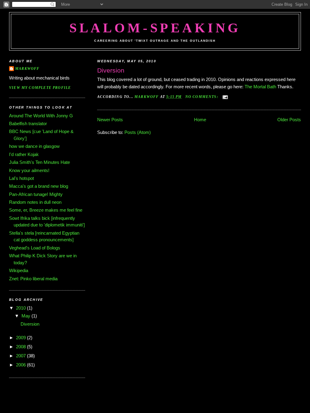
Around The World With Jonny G (41, 115)
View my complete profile (40, 88)
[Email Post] (224, 97)
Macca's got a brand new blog (38, 186)
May (26, 315)
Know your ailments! (29, 170)
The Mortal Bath (260, 86)
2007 (21, 355)
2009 (21, 337)
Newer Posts (110, 119)
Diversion (110, 70)
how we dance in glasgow (34, 146)
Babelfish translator (28, 123)
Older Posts (289, 119)
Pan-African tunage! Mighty (36, 194)
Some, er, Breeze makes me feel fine (45, 210)
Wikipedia (18, 270)
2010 (21, 308)
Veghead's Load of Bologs (34, 247)
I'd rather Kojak (24, 154)
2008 (21, 346)
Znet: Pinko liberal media (33, 278)
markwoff (27, 69)
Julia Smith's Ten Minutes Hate (39, 162)
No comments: (202, 97)
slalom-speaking (155, 28)
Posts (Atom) (137, 132)
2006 (21, 364)
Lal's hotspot (21, 178)
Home (200, 119)
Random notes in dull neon (35, 202)
